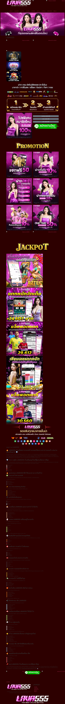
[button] (32, 681)
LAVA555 (8, 681)
